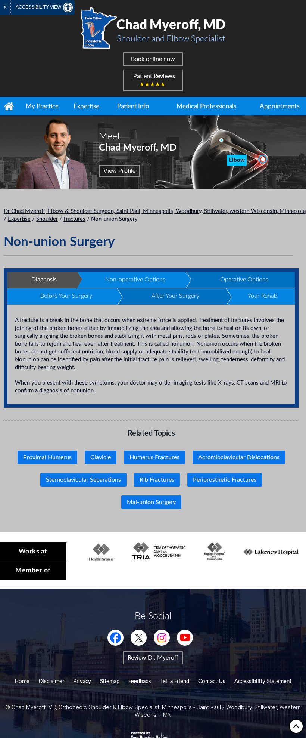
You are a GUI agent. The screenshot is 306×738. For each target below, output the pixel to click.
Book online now (153, 59)
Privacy (82, 681)
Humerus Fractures (154, 457)
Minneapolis (177, 707)
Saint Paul (208, 707)
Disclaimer (51, 681)
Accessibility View (39, 7)
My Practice (42, 106)
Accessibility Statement (262, 681)
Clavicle (100, 457)
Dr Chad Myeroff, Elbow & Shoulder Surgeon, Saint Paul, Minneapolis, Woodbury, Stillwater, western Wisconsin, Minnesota (155, 211)
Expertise (86, 106)
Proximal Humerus (47, 457)
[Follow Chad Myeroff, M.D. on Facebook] (115, 638)
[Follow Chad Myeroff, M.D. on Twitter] (139, 638)
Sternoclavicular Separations (83, 480)
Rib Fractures (157, 480)
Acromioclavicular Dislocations (239, 457)
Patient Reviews (154, 80)
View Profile (119, 171)
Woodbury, (240, 707)
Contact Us (211, 681)
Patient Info (133, 106)
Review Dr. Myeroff (153, 658)
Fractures (74, 219)
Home (9, 106)
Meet (138, 142)
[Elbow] (262, 159)
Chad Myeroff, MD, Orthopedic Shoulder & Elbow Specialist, (86, 707)
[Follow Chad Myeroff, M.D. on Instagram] (162, 638)
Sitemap (109, 681)
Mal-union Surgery (151, 502)
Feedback (139, 681)
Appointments (279, 106)
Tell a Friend (174, 681)
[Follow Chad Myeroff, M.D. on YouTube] (185, 638)
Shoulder (47, 219)
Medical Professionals (206, 106)
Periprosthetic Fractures (224, 480)
